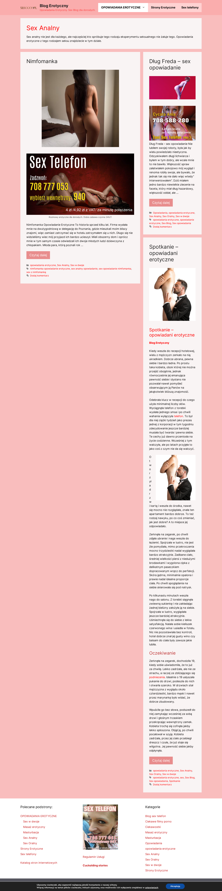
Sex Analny (63, 265)
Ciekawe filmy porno (158, 821)
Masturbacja (31, 832)
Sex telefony (190, 7)
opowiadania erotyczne (43, 265)
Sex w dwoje (77, 265)
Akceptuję (175, 886)
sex (182, 777)
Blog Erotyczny (54, 5)
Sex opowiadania (181, 223)
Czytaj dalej (38, 255)
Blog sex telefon (155, 816)
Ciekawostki (153, 827)
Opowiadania (160, 212)
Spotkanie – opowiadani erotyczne (163, 253)
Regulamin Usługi (94, 856)
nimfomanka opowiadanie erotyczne (50, 268)
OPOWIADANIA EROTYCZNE (121, 7)
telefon (178, 416)
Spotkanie (174, 781)
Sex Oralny (168, 216)
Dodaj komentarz (39, 275)
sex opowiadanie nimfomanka (115, 268)
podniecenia (157, 677)
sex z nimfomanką (36, 272)
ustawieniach (151, 887)
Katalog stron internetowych (38, 862)
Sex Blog (166, 223)
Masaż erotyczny (34, 827)
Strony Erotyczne (163, 7)
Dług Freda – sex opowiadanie (170, 64)
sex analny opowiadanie (84, 268)
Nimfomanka (42, 61)
